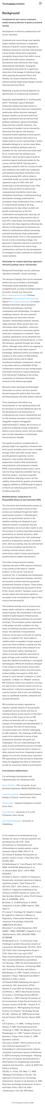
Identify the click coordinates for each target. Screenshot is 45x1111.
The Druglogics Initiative (21, 1103)
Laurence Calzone (10, 794)
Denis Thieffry (8, 785)
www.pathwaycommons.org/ (24, 298)
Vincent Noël (8, 803)
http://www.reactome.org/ (14, 295)
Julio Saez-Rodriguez (11, 821)
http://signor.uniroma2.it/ (20, 301)
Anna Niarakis (8, 812)
